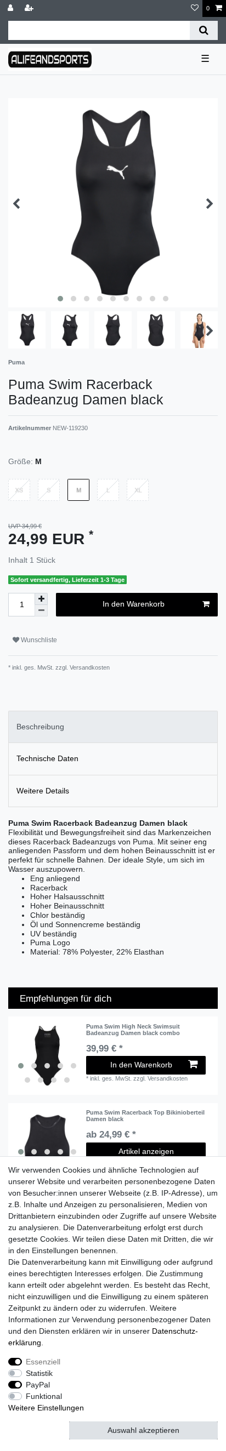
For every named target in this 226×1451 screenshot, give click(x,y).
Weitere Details (42, 790)
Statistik (39, 1373)
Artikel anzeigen (146, 1151)
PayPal (38, 1384)
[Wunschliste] (194, 8)
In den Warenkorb (134, 603)
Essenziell (43, 1361)
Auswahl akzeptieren (143, 1430)
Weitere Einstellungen (46, 1407)
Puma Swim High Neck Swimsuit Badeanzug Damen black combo (133, 1029)
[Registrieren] (30, 8)
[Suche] (204, 30)
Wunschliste (38, 640)
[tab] (113, 727)
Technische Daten (47, 758)
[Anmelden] (11, 8)
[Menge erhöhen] (41, 599)
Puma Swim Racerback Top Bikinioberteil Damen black (145, 1115)
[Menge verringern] (41, 610)
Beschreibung (40, 726)
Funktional (44, 1396)
